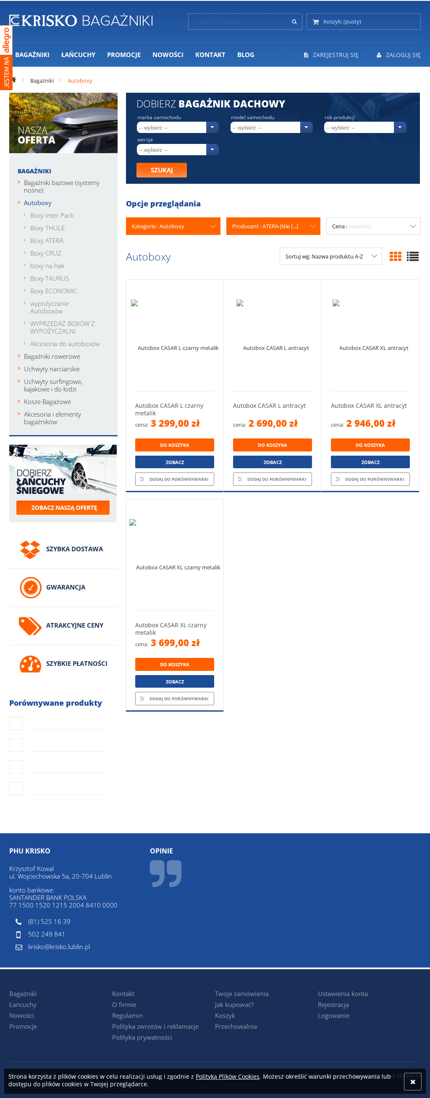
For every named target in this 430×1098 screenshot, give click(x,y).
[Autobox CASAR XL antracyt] (370, 335)
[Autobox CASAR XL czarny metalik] (174, 554)
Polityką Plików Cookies (228, 1076)
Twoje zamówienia (242, 993)
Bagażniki (34, 171)
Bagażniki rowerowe (52, 356)
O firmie (124, 1004)
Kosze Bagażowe (47, 401)
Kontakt (123, 993)
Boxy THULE (47, 228)
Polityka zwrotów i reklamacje (155, 1026)
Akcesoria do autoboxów (65, 343)
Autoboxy (38, 202)
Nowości (21, 1015)
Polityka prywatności (142, 1037)
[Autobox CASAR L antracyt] (272, 335)
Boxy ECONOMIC (53, 291)
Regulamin (127, 1015)
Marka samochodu (159, 117)
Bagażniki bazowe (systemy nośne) (62, 186)
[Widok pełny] (413, 256)
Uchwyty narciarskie (52, 369)
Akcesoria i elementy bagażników (52, 418)
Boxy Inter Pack (51, 215)
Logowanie (333, 1015)
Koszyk (225, 1015)
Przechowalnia (236, 1026)
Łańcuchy (23, 1004)
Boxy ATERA (46, 240)
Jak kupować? (234, 1004)
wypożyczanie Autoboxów (49, 307)
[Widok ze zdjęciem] (395, 256)
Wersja (145, 139)
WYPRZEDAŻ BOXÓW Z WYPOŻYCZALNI (62, 327)
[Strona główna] (80, 18)
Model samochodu (252, 117)
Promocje (23, 1026)
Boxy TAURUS (49, 278)
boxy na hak (47, 265)
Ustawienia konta (343, 993)
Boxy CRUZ (45, 253)
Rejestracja (333, 1004)
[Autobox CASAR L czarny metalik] (174, 335)
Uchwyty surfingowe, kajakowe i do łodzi (53, 385)
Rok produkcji (340, 117)
